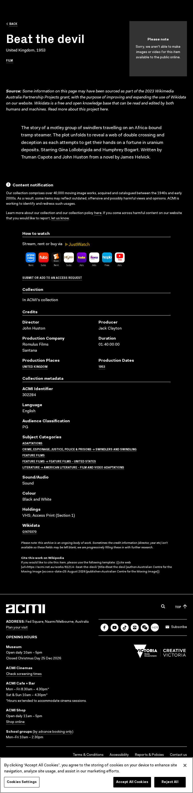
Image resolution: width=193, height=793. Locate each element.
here (104, 110)
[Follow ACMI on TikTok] (125, 627)
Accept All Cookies (132, 782)
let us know (60, 218)
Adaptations (32, 443)
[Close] (184, 765)
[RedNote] (155, 627)
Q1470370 (29, 531)
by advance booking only (53, 732)
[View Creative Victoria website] (159, 652)
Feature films (33, 455)
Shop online (15, 722)
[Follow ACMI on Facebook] (105, 627)
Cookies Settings (22, 782)
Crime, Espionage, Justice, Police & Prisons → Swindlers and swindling (79, 449)
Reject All (170, 782)
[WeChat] (145, 627)
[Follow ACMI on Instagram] (135, 627)
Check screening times (24, 674)
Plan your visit (17, 627)
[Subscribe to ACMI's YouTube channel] (115, 627)
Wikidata (42, 103)
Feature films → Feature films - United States (59, 461)
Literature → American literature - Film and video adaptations (73, 467)
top (178, 607)
